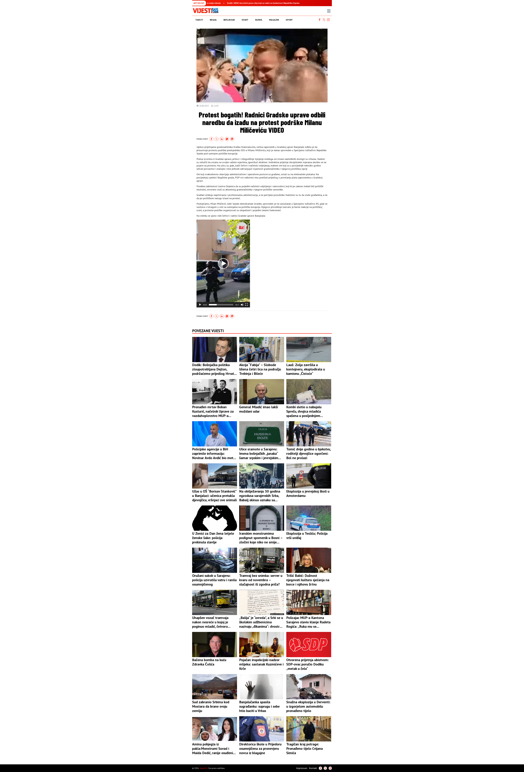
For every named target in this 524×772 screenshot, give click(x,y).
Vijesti (199, 19)
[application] (223, 263)
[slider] (221, 304)
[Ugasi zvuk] (242, 304)
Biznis (258, 19)
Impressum (301, 768)
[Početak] (200, 304)
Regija (213, 19)
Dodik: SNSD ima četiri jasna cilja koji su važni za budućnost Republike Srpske (244, 3)
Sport (289, 19)
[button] (223, 263)
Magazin (274, 19)
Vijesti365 (204, 768)
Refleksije (229, 19)
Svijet (245, 19)
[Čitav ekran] (246, 304)
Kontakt (313, 768)
